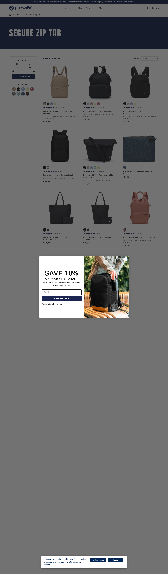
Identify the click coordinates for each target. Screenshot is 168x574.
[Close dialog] (126, 259)
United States (98, 560)
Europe (115, 560)
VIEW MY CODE (61, 298)
